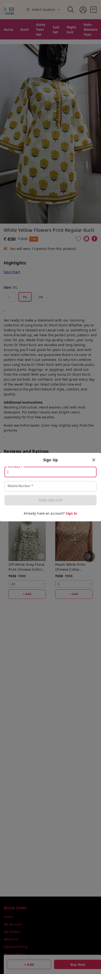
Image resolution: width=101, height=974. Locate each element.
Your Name (15, 467)
